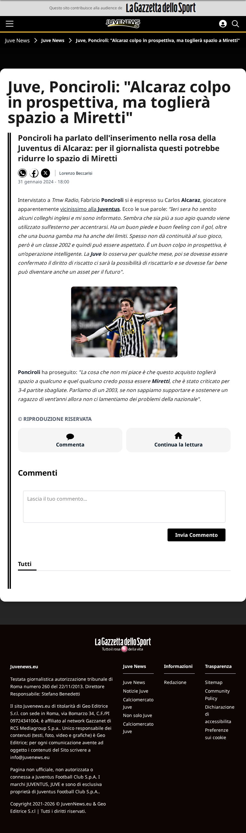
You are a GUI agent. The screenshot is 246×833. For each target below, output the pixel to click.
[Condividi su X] (45, 173)
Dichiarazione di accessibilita (219, 714)
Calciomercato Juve (138, 703)
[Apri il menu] (9, 23)
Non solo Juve (137, 715)
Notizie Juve (135, 691)
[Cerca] (236, 23)
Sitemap (214, 682)
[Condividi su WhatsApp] (22, 173)
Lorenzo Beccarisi (75, 173)
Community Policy (217, 694)
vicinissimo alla (90, 208)
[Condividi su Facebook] (33, 173)
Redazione (175, 682)
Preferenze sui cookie (216, 733)
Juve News (17, 40)
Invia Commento (196, 534)
